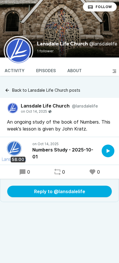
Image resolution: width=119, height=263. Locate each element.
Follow (104, 7)
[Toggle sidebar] (114, 71)
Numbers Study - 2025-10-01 (62, 153)
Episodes (46, 70)
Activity (15, 70)
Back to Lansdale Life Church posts (46, 90)
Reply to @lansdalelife (59, 191)
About (74, 70)
